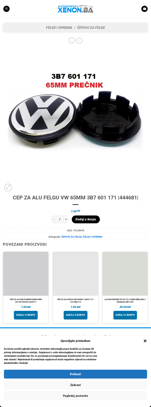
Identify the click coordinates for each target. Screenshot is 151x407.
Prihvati (75, 374)
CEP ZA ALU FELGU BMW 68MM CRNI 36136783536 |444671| (26, 300)
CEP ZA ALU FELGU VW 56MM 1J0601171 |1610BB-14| (75, 300)
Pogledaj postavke (75, 396)
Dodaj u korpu (86, 219)
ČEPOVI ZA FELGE (91, 28)
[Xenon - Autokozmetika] (75, 9)
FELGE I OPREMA (59, 28)
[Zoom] (8, 187)
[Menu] (6, 9)
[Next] (148, 289)
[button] (145, 341)
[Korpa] (144, 9)
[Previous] (3, 289)
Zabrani (75, 385)
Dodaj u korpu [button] (25, 315)
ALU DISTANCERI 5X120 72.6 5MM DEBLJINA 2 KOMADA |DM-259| (125, 300)
